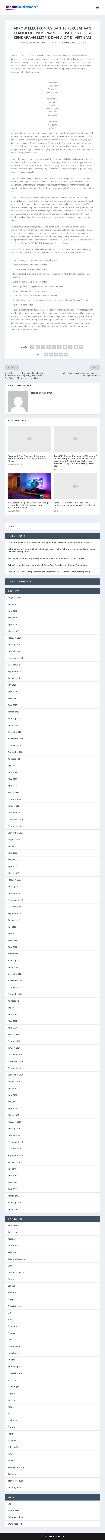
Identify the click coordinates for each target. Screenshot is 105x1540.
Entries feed (14, 1510)
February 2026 (14, 638)
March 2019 (13, 1195)
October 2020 (14, 1068)
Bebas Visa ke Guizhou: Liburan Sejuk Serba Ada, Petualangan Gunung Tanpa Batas (48, 565)
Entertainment (15, 1306)
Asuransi (12, 1239)
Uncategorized (15, 1487)
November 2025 (15, 658)
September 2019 (15, 1155)
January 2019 (14, 1209)
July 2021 (12, 1007)
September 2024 (15, 752)
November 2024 (15, 738)
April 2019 (12, 1189)
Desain (11, 1279)
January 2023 (14, 886)
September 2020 (15, 1074)
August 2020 (14, 1081)
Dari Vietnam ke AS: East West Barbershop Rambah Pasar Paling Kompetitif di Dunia (48, 542)
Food (10, 1339)
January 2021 (14, 1048)
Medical (11, 1400)
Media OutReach (36, 55)
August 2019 (14, 1162)
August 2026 (14, 597)
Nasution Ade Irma (36, 42)
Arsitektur (13, 1232)
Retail (11, 1454)
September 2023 (15, 832)
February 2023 (14, 879)
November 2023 (15, 819)
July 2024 (12, 765)
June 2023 (12, 853)
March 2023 (13, 873)
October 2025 (14, 664)
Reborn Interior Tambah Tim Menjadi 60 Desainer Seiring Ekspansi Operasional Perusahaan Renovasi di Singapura (52, 550)
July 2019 (12, 1169)
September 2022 (15, 913)
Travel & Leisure (15, 1480)
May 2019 (12, 1182)
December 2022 (15, 893)
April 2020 (12, 1108)
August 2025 (14, 678)
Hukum (11, 1359)
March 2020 (13, 1115)
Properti (12, 1440)
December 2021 (15, 974)
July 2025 (12, 685)
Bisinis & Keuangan (17, 1259)
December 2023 (15, 812)
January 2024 (14, 806)
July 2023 (12, 846)
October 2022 (14, 906)
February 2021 (14, 1041)
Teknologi (65, 42)
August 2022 (14, 920)
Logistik (11, 1393)
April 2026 (12, 624)
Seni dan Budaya (16, 1467)
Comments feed (15, 1517)
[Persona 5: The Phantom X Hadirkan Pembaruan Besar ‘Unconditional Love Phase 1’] (29, 439)
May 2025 (12, 698)
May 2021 (12, 1021)
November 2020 (15, 1061)
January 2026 (14, 644)
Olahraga (12, 1420)
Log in (11, 1503)
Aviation (12, 1252)
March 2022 (13, 953)
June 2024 (12, 772)
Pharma (11, 1427)
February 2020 (14, 1122)
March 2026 (13, 631)
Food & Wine (14, 1346)
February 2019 (14, 1202)
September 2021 (15, 994)
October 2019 (14, 1148)
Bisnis (10, 1265)
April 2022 (12, 947)
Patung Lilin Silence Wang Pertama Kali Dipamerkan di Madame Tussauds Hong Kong (49, 571)
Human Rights (15, 1366)
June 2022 (12, 933)
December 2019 (15, 1135)
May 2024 (12, 779)
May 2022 (12, 940)
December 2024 (15, 732)
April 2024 (12, 785)
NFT (10, 1413)
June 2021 (12, 1014)
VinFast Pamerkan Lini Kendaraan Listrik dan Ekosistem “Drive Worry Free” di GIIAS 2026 (75, 505)
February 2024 (14, 799)
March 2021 (13, 1034)
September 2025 (15, 671)
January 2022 (14, 967)
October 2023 (14, 826)
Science (11, 1460)
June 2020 (12, 1095)
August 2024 (14, 759)
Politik (11, 1433)
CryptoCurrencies (16, 1272)
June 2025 (12, 691)
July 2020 (12, 1088)
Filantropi (12, 1326)
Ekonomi (12, 1292)
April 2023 (12, 866)
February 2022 (14, 960)
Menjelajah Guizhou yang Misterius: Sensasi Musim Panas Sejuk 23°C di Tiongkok (47, 558)
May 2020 (12, 1101)
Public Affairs (14, 1447)
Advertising (13, 1225)
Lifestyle (12, 1380)
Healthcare (13, 1353)
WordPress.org (15, 1524)
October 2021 (14, 987)
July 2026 (12, 604)
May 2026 (12, 617)
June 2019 (12, 1175)
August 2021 (14, 1001)
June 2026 (12, 611)
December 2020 (15, 1054)
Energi (11, 1299)
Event (10, 1319)
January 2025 (14, 725)
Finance (11, 1333)
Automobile (13, 1245)
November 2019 (15, 1142)
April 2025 (12, 705)
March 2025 (13, 711)
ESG (9, 1312)
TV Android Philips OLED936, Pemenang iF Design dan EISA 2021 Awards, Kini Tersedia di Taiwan (29, 505)
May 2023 (12, 859)
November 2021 (15, 980)
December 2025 (15, 651)
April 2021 (12, 1027)
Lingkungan (13, 1386)
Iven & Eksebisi (15, 1373)
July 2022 (12, 927)
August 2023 (14, 839)
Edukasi (11, 1286)
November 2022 (15, 900)
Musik (11, 1407)
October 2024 (14, 745)
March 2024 (13, 792)
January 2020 (14, 1128)
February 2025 (14, 718)
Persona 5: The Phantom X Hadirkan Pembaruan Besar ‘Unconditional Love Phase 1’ (27, 458)
